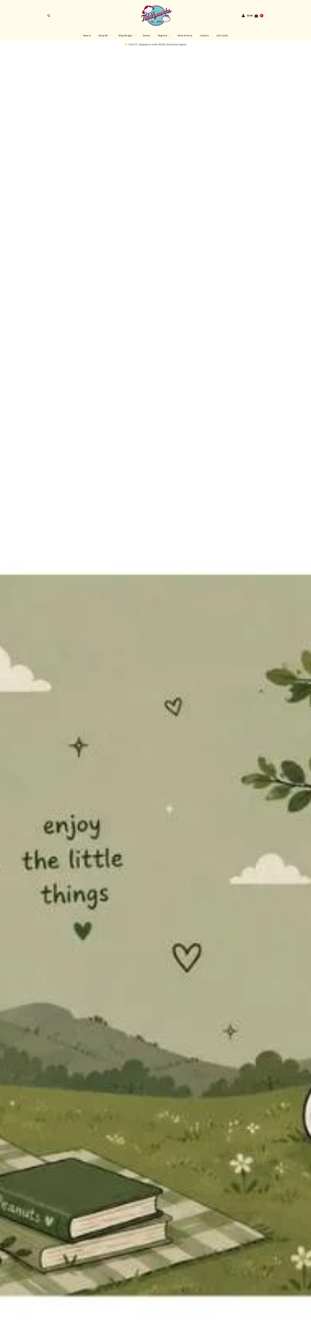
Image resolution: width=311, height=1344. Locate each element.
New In (87, 35)
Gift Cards (222, 35)
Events (146, 35)
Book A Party (185, 35)
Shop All (103, 35)
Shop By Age (125, 35)
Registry (162, 35)
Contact (204, 35)
